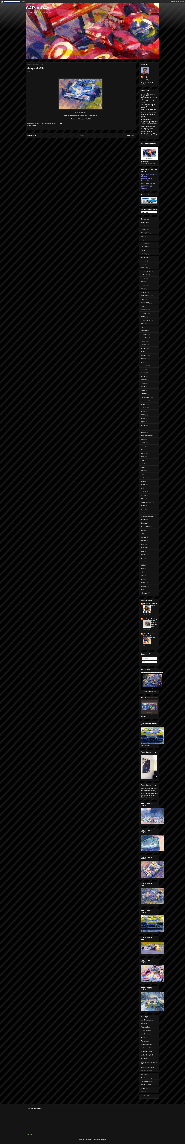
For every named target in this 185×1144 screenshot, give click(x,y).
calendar (144, 547)
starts (143, 261)
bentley (143, 485)
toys (142, 589)
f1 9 (142, 561)
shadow (143, 481)
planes (143, 582)
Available (35, 125)
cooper (143, 404)
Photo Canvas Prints (148, 788)
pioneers (144, 268)
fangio (143, 418)
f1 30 (142, 509)
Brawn (143, 386)
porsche (143, 236)
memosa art (145, 1058)
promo (143, 453)
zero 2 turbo (145, 1095)
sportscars (144, 222)
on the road (145, 303)
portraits (143, 586)
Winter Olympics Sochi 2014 (149, 634)
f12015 (143, 565)
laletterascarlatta (146, 1048)
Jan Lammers (145, 526)
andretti (143, 537)
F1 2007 (144, 313)
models (143, 380)
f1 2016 (143, 407)
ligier (142, 575)
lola (142, 450)
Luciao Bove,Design (147, 1055)
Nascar (143, 254)
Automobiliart (145, 1027)
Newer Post (31, 135)
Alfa (142, 324)
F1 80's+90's (145, 271)
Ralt (142, 533)
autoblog (144, 1023)
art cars (143, 540)
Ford (142, 299)
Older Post (130, 135)
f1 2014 (143, 491)
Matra (143, 530)
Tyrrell (143, 278)
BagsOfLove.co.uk (147, 797)
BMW (143, 373)
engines (143, 554)
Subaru (143, 470)
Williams (143, 359)
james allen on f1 (146, 1044)
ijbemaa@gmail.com (150, 123)
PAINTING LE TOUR (150, 604)
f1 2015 (143, 495)
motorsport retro (146, 1071)
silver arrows (145, 296)
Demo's (143, 345)
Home (81, 135)
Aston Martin (145, 397)
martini (143, 348)
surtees (143, 425)
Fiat (142, 369)
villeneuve (144, 593)
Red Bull (144, 275)
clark (142, 551)
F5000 (143, 442)
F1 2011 (143, 400)
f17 (142, 512)
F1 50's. (143, 285)
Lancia (143, 341)
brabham (144, 310)
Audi (142, 282)
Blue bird (144, 519)
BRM (142, 306)
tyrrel (142, 456)
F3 (142, 327)
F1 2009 (144, 338)
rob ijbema (147, 77)
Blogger (103, 1139)
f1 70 (142, 264)
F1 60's (143, 243)
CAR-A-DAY (38, 8)
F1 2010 (144, 365)
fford (142, 568)
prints (143, 415)
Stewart (143, 467)
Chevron (144, 523)
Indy (142, 289)
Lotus (143, 250)
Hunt (142, 460)
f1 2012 (143, 477)
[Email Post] (60, 123)
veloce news (145, 1088)
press (143, 317)
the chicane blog (146, 1078)
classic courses (146, 1034)
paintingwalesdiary (150, 619)
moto (142, 498)
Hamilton (144, 330)
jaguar (143, 421)
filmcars (143, 432)
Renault (143, 292)
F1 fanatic (144, 1037)
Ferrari (143, 229)
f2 (141, 429)
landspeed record (147, 516)
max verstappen (146, 435)
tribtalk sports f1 (146, 1085)
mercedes (144, 257)
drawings (144, 233)
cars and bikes (146, 1030)
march (143, 376)
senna (143, 505)
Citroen (143, 394)
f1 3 (142, 558)
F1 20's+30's (145, 320)
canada (153, 637)
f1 (141, 488)
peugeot (143, 355)
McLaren (144, 247)
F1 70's (41, 125)
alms (142, 362)
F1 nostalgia (145, 1041)
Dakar (143, 439)
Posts (145, 658)
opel (142, 579)
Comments (147, 662)
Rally (142, 240)
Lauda (143, 463)
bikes (142, 544)
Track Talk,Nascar (147, 1081)
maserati (144, 411)
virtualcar (144, 1092)
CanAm (143, 390)
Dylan (153, 605)
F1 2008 (144, 334)
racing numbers (146, 502)
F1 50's (143, 383)
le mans (143, 352)
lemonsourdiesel (146, 1051)
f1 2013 (143, 446)
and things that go (147, 1020)
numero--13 (145, 1074)
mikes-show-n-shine (147, 1067)
